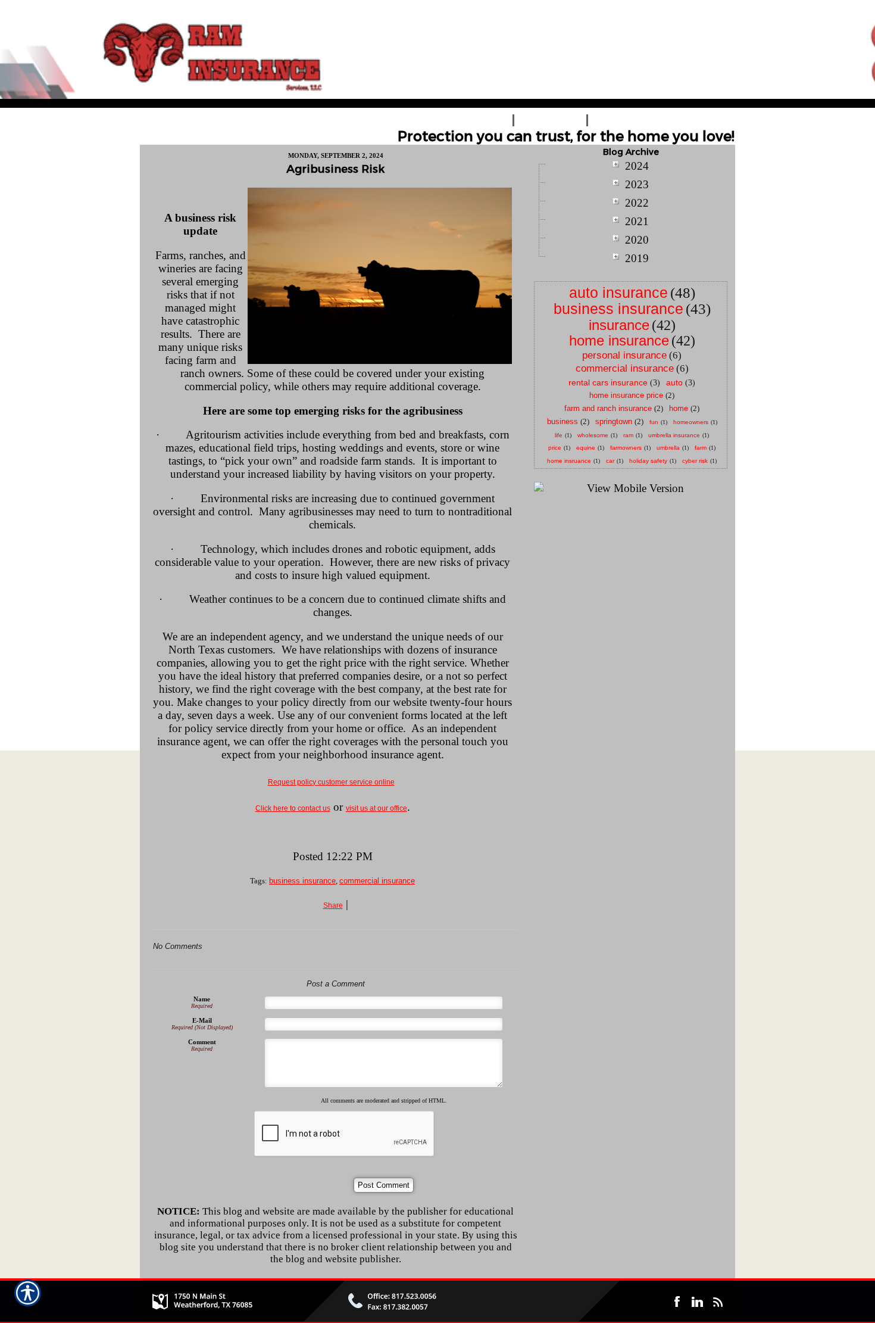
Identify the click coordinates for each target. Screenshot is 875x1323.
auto (674, 382)
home (678, 408)
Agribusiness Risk (335, 169)
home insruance (569, 460)
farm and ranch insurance (608, 408)
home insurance (619, 340)
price (554, 447)
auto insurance (618, 292)
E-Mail (202, 1020)
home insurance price (626, 395)
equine (585, 447)
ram (628, 435)
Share (333, 905)
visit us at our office (376, 808)
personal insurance (624, 355)
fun (653, 422)
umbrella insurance (674, 435)
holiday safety (648, 460)
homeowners (690, 422)
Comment (202, 1041)
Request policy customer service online (331, 782)
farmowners (626, 447)
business (562, 421)
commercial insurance (377, 880)
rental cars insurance (608, 382)
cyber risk (695, 460)
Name (201, 999)
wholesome (592, 435)
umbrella (668, 447)
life (558, 435)
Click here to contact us (292, 808)
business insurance (302, 880)
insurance (619, 325)
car (610, 460)
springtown (613, 421)
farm (701, 447)
